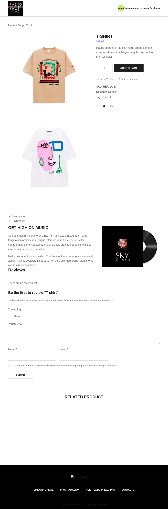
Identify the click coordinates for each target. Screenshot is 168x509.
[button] (105, 79)
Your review (16, 324)
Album (52, 446)
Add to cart (128, 68)
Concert (112, 91)
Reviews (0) (18, 220)
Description (18, 216)
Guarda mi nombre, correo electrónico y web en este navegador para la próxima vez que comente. (65, 365)
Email (64, 349)
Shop (21, 25)
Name (12, 349)
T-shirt (13, 446)
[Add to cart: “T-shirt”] (25, 424)
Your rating (15, 309)
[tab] (85, 216)
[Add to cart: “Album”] (64, 424)
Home (11, 25)
